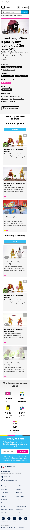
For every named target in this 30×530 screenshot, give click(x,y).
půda (15, 15)
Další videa (15, 129)
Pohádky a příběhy (21, 76)
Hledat (25, 12)
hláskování (4, 101)
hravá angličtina (18, 99)
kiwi (11, 99)
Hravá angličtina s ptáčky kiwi (11, 67)
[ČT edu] (5, 8)
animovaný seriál (14, 96)
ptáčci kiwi (4, 99)
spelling (12, 101)
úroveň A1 (4, 96)
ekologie (19, 15)
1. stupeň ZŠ (6, 83)
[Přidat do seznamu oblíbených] (25, 135)
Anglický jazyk (6, 90)
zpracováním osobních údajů (19, 460)
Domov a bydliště (7, 76)
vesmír (11, 15)
